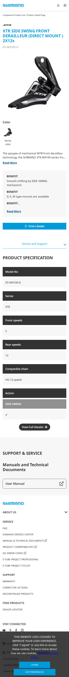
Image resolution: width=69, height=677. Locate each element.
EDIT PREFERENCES (34, 672)
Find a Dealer (36, 226)
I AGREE (34, 664)
